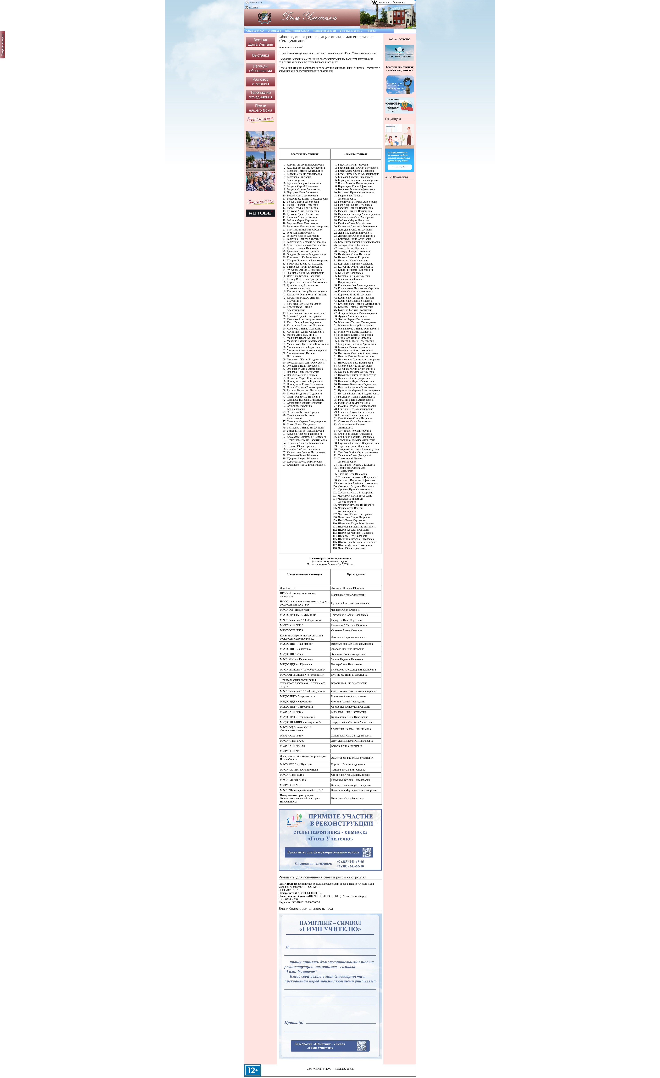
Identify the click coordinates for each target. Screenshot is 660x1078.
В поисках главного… (351, 31)
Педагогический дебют (297, 31)
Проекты (371, 31)
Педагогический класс (324, 31)
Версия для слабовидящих (391, 2)
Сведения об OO (255, 31)
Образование (274, 31)
